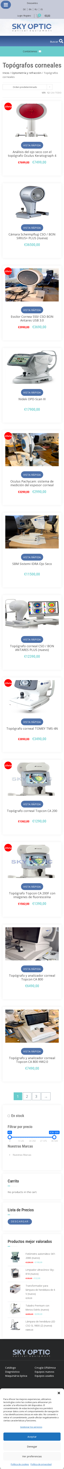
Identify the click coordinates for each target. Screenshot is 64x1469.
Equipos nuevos (44, 1371)
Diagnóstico (12, 1371)
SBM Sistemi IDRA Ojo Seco (32, 564)
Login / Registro (24, 15)
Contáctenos (30, 51)
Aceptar (32, 1436)
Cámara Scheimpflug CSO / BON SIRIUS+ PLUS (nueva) (32, 236)
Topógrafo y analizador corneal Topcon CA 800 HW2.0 (32, 1060)
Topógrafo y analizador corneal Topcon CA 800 (32, 977)
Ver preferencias (32, 1456)
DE (24, 9)
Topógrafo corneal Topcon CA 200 (32, 811)
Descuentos (32, 3)
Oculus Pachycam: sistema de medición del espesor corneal (32, 483)
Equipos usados (44, 1375)
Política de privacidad (41, 1464)
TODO (58, 92)
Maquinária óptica (16, 1375)
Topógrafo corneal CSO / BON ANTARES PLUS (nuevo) (32, 648)
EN (30, 9)
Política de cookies (20, 1464)
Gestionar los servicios (31, 1427)
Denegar (32, 1446)
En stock (17, 1116)
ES (41, 9)
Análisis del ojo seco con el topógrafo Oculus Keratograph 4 (32, 153)
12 (48, 92)
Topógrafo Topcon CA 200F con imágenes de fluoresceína (32, 895)
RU (36, 9)
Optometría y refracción (26, 72)
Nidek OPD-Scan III (32, 399)
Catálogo (10, 1367)
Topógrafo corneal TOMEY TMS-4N (32, 728)
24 (52, 92)
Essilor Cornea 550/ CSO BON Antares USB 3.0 (32, 318)
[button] (59, 1392)
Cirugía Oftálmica (45, 1367)
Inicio (6, 72)
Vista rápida (32, 145)
